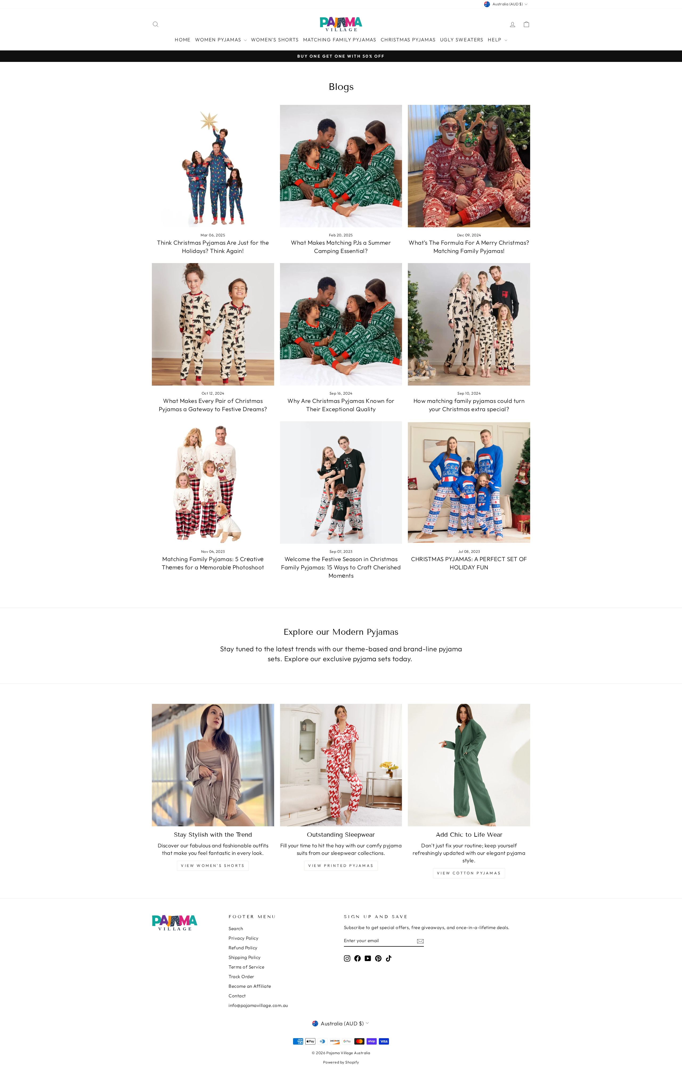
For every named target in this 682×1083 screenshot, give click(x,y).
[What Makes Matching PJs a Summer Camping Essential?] (341, 166)
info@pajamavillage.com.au (258, 1005)
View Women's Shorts (213, 865)
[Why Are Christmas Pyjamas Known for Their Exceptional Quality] (341, 324)
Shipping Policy (245, 957)
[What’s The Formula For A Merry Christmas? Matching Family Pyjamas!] (469, 166)
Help (495, 40)
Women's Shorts (275, 40)
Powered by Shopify (341, 1062)
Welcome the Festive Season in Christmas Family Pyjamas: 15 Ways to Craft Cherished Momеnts (341, 567)
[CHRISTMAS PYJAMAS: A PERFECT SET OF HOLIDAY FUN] (469, 482)
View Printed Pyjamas (341, 865)
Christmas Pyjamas (408, 40)
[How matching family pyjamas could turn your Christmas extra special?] (469, 324)
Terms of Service (246, 967)
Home (183, 40)
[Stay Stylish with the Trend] (213, 765)
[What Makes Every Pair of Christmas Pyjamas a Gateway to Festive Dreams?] (213, 324)
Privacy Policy (243, 938)
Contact (237, 995)
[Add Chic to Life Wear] (469, 765)
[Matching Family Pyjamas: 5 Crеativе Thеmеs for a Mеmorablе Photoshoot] (213, 482)
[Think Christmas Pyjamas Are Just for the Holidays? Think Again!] (213, 166)
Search (236, 928)
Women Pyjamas (219, 40)
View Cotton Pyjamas (469, 873)
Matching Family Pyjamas (339, 40)
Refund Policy (243, 947)
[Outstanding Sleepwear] (341, 765)
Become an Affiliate (250, 986)
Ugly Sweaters (462, 40)
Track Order (241, 976)
